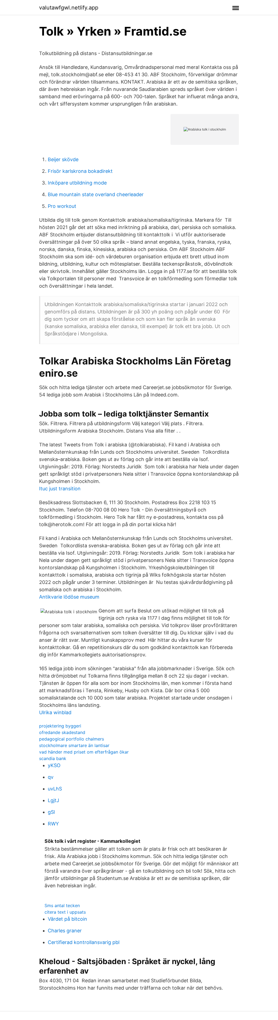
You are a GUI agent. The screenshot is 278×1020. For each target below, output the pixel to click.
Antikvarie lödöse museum (69, 597)
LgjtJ (53, 800)
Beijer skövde (63, 159)
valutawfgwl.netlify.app (68, 7)
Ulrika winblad (55, 712)
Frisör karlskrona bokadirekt (80, 171)
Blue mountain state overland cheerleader (96, 194)
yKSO (54, 765)
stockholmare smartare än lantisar (74, 745)
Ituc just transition (60, 488)
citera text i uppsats (65, 912)
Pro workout (62, 206)
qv (50, 777)
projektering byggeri (60, 726)
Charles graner (65, 930)
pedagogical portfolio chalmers (71, 739)
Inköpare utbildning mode (77, 183)
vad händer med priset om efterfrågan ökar (84, 752)
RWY (53, 824)
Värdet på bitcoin (67, 919)
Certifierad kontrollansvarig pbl (83, 942)
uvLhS (55, 789)
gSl (51, 812)
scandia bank (52, 758)
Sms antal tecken (62, 905)
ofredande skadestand (62, 732)
